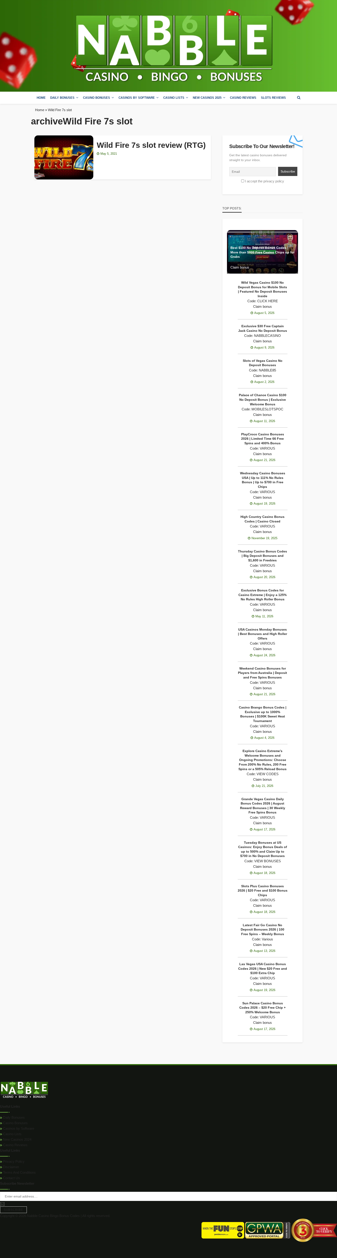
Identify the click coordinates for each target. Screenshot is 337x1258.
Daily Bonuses (13, 1117)
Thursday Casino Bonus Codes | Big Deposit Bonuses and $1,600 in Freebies (262, 555)
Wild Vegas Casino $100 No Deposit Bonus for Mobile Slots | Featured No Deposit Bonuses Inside (262, 289)
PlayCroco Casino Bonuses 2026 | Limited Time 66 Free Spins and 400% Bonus (262, 438)
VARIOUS (267, 448)
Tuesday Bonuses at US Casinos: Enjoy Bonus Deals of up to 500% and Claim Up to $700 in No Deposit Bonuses (262, 849)
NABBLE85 (267, 370)
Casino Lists (12, 1134)
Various (267, 939)
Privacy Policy (13, 1161)
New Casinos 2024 (16, 1139)
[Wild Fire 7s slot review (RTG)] (63, 157)
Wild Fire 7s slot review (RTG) (151, 145)
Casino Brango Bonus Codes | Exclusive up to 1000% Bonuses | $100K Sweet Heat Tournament (262, 714)
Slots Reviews (273, 97)
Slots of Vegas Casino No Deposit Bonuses (262, 363)
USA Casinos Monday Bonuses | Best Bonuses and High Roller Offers (262, 634)
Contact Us (11, 1178)
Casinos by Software (137, 97)
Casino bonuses (96, 97)
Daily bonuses (62, 97)
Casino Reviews (243, 97)
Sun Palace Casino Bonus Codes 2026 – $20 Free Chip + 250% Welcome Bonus (262, 1007)
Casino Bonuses (15, 1123)
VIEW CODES (268, 774)
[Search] (299, 98)
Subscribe (13, 1209)
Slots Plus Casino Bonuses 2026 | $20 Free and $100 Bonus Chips (262, 890)
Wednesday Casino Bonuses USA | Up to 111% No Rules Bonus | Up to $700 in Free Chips (262, 480)
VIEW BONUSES (267, 861)
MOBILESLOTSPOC (267, 409)
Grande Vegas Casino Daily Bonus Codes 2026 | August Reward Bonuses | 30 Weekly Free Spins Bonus (262, 805)
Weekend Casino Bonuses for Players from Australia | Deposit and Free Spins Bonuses (262, 673)
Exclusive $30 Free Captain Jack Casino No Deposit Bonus (262, 328)
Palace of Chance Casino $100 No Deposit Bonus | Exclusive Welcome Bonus (262, 399)
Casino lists (173, 97)
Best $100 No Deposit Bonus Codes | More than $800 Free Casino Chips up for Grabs (262, 252)
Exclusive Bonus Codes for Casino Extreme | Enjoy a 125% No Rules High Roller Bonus (262, 594)
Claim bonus (239, 267)
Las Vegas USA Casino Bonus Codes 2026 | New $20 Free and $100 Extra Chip (262, 968)
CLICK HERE (267, 301)
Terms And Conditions (19, 1172)
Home (41, 97)
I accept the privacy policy (264, 181)
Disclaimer (10, 1167)
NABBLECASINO (253, 262)
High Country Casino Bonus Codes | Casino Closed (262, 519)
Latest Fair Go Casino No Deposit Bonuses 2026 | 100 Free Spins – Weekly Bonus (262, 929)
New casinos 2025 (207, 97)
